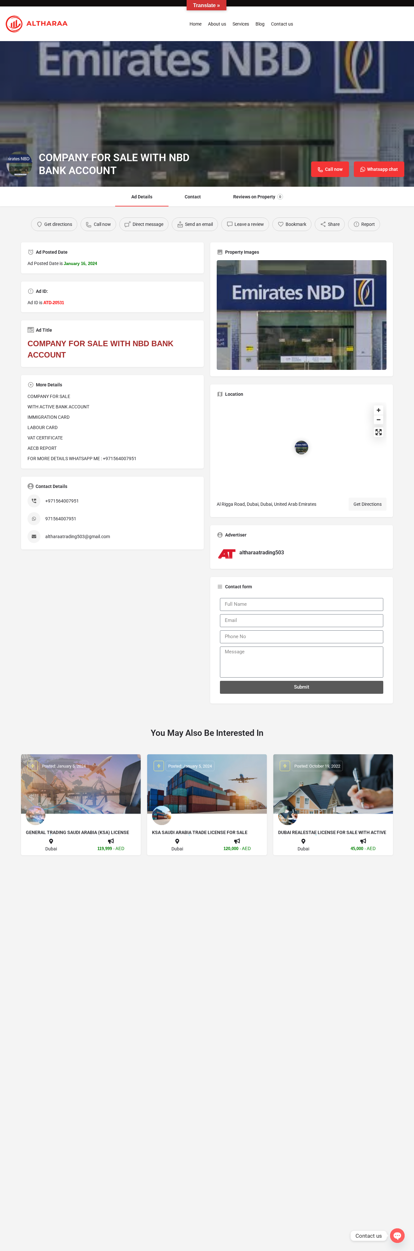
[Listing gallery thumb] (302, 315)
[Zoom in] (378, 410)
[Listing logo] (19, 164)
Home (196, 24)
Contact (193, 196)
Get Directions (368, 504)
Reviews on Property (257, 196)
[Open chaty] (397, 1235)
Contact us (282, 24)
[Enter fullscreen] (378, 432)
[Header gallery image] (207, 114)
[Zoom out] (378, 419)
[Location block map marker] (301, 447)
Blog (260, 24)
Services (241, 24)
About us (217, 24)
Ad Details (141, 196)
